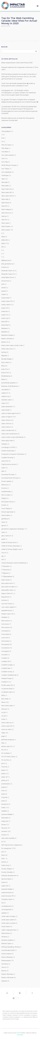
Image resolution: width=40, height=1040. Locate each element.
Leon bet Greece (6, 604)
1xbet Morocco (6, 213)
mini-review (5, 624)
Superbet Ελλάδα (6, 889)
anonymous (5, 281)
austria (3, 291)
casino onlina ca (6, 420)
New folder (5, 699)
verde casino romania (8, 923)
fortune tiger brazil (7, 512)
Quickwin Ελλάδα (6, 814)
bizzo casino (5, 362)
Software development (8, 875)
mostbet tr (4, 682)
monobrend (5, 648)
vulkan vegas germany (8, 930)
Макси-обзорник (7, 957)
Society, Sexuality (7, 872)
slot (2, 852)
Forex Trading (5, 508)
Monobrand (5, 644)
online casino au (6, 722)
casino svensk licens (7, 430)
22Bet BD (4, 240)
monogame (5, 651)
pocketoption (5, 784)
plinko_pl (4, 780)
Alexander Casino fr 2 (8, 274)
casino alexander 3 (7, 406)
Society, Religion (6, 869)
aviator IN (4, 308)
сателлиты (4, 964)
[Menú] (37, 6)
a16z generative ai (7, 264)
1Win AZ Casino (6, 145)
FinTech (3, 505)
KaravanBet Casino (7, 590)
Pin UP (3, 750)
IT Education (5, 566)
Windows (4, 937)
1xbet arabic (5, 186)
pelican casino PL (7, 746)
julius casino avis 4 (7, 583)
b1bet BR (4, 321)
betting (3, 352)
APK (2, 284)
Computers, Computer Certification (12, 454)
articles (3, 287)
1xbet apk (4, 182)
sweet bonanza (6, 892)
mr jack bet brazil (6, 688)
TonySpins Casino (7, 899)
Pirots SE (4, 767)
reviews (3, 835)
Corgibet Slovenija (7, 457)
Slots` (3, 858)
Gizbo (3, 532)
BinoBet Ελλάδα (6, 359)
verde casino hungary (8, 916)
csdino (3, 468)
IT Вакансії (4, 573)
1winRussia (4, 175)
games (3, 525)
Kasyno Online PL (7, 593)
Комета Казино (6, 954)
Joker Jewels (5, 580)
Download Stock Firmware (10, 478)
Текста (3, 967)
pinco (3, 763)
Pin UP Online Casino (8, 756)
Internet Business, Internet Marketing (13, 563)
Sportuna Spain (6, 879)
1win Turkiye (5, 169)
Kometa (4, 600)
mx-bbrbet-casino (7, 692)
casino (3, 403)
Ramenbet (4, 818)
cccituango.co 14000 (8, 447)
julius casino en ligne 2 (8, 587)
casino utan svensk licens (9, 434)
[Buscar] (36, 51)
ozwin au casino (6, 729)
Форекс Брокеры (7, 974)
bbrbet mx (4, 342)
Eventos (4, 488)
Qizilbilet (4, 811)
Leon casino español (8, 607)
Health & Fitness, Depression (10, 546)
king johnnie (5, 597)
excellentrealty (6, 491)
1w (2, 141)
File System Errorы (7, 502)
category (4, 444)
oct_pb (3, 716)
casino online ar (6, 423)
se (2, 841)
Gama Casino (5, 515)
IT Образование (6, 576)
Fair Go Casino (6, 495)
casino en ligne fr (6, 417)
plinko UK (4, 777)
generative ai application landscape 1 (13, 529)
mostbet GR (5, 661)
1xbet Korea (5, 203)
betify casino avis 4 (7, 349)
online (3, 719)
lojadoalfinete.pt (6, 610)
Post (2, 790)
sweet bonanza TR (7, 896)
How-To (3, 553)
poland (3, 787)
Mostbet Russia (6, 678)
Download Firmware (8, 474)
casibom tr (4, 393)
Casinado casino (6, 400)
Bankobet (4, 328)
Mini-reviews (5, 627)
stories (3, 882)
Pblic (3, 743)
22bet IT (4, 243)
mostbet (4, 658)
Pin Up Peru (5, 760)
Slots (3, 855)
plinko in (4, 773)
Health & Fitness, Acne (8, 542)
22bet (3, 237)
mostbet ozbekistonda (8, 675)
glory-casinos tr (6, 536)
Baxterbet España (7, 335)
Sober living (5, 865)
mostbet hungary (7, 665)
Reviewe (4, 828)
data (2, 471)
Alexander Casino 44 (8, 270)
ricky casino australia (7, 838)
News (3, 702)
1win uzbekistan (6, 172)
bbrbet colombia (6, 338)
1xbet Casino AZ (6, 189)
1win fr (3, 158)
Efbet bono (5, 485)
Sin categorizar (6, 848)
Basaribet (4, 332)
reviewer (4, 831)
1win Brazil (4, 152)
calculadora (5, 389)
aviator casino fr (6, 304)
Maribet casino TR (7, 614)
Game (3, 522)
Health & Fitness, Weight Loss (11, 549)
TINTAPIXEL (20, 1034)
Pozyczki (4, 797)
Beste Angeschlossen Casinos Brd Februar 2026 (16, 63)
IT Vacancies (5, 570)
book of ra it (5, 372)
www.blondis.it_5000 (8, 950)
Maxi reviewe (5, 621)
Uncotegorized (6, 909)
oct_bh (3, 712)
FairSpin (4, 498)
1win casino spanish (7, 155)
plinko (3, 770)
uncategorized (6, 906)
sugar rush (4, 886)
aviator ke (4, 311)
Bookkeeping (5, 376)
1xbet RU (4, 220)
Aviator (3, 294)
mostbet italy (5, 668)
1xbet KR (4, 206)
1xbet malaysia (6, 209)
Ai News (4, 267)
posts (3, 794)
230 (2, 247)
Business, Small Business (9, 386)
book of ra (4, 369)
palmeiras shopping (7, 739)
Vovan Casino (5, 926)
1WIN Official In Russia (8, 165)
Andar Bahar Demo (7, 277)
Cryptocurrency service (8, 464)
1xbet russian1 (5, 230)
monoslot (4, 655)
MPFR (18, 1032)
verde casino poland (7, 920)
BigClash (4, 355)
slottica (3, 862)
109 (2, 138)
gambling (4, 519)
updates (4, 913)
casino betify (5, 410)
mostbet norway (6, 672)
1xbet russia (5, 223)
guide (3, 539)
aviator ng (4, 318)
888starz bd (5, 260)
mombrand (5, 631)
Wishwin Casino (6, 943)
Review (3, 824)
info (2, 559)
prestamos (4, 804)
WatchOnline (5, 933)
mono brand (5, 634)
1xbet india (4, 199)
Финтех (3, 971)
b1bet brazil (5, 325)
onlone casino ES (6, 726)
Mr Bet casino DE (7, 685)
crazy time (4, 461)
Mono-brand (5, 641)
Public (3, 807)
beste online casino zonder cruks (12, 345)
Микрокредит (6, 960)
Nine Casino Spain (7, 705)
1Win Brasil (4, 148)
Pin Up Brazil (5, 753)
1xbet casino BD (6, 192)
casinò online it (6, 427)
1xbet (3, 179)
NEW (3, 695)
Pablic (3, 733)
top (2, 903)
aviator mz (4, 315)
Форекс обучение (7, 977)
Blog (2, 366)
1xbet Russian (5, 226)
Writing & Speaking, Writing (10, 947)
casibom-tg (5, 396)
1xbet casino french (7, 196)
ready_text (4, 821)
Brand (3, 379)
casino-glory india (7, 440)
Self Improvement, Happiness (11, 845)
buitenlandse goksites (8, 383)
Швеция (4, 981)
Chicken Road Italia (7, 451)
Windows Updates (7, 940)
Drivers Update (6, 481)
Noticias (4, 709)
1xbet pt (4, 216)
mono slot (4, 638)
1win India (4, 162)
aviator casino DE (7, 301)
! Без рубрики (6, 131)
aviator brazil (5, 298)
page (3, 736)
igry (2, 556)
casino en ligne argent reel (10, 413)
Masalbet (4, 617)
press (3, 801)
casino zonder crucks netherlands (12, 437)
